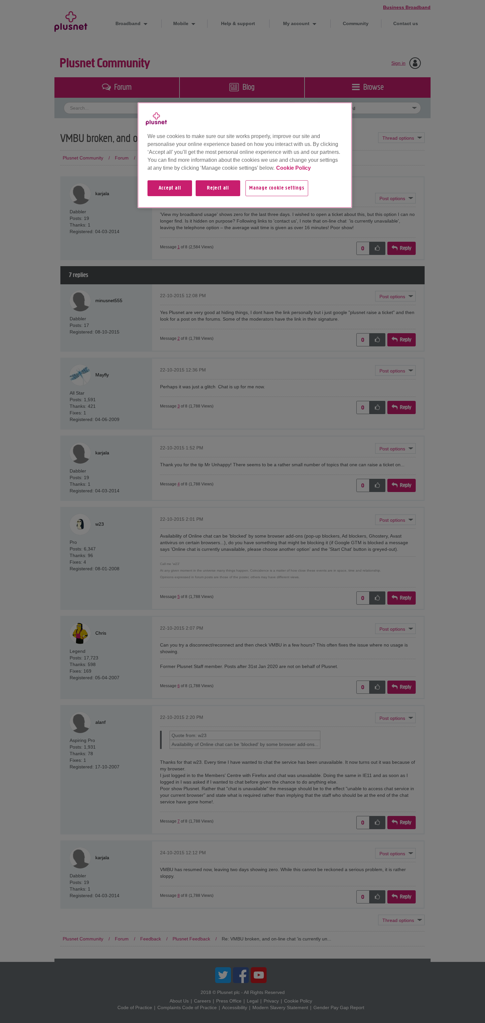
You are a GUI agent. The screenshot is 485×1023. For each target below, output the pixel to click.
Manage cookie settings (277, 188)
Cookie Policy (293, 168)
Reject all (218, 188)
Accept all (170, 188)
